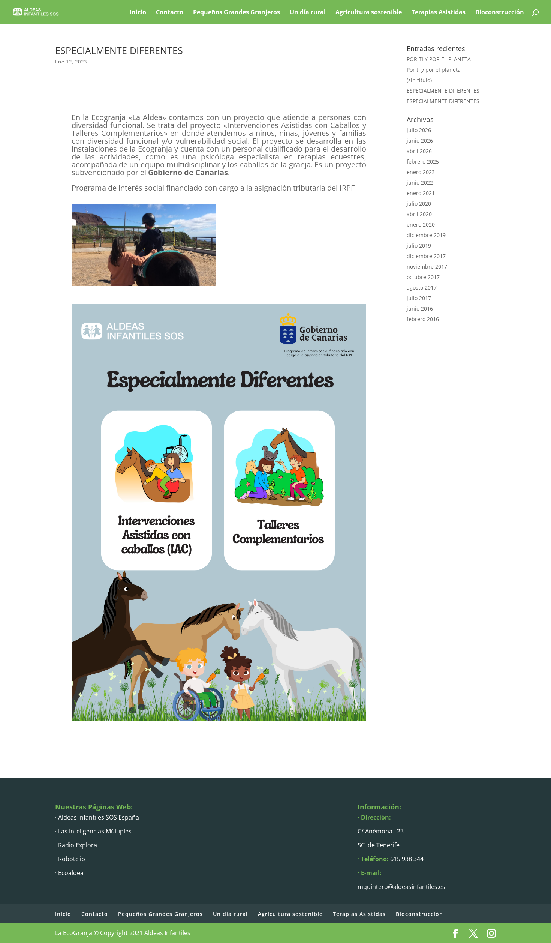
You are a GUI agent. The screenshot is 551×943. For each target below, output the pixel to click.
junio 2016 (420, 308)
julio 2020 (419, 203)
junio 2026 (420, 140)
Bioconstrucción (499, 12)
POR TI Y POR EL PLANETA (439, 59)
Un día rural (308, 12)
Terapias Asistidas (439, 12)
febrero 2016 (423, 319)
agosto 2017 (422, 287)
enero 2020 (421, 224)
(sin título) (419, 80)
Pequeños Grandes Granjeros (236, 12)
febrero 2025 (423, 161)
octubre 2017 (423, 277)
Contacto (169, 12)
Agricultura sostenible (368, 12)
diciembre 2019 (426, 235)
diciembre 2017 (426, 256)
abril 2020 (419, 214)
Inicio (138, 12)
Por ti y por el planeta (434, 69)
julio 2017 (419, 298)
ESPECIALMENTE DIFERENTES (443, 90)
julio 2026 (419, 130)
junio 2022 (420, 182)
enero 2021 (421, 193)
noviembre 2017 (427, 266)
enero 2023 (421, 172)
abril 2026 (419, 151)
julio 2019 (419, 245)
